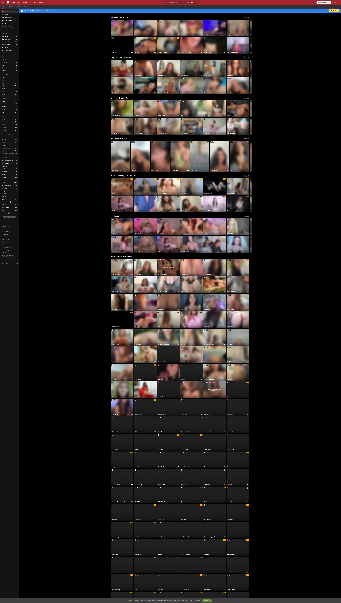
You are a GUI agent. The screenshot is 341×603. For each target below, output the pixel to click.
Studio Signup (5, 250)
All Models (4, 252)
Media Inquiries (6, 239)
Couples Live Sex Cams (120, 98)
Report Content (6, 236)
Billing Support (5, 234)
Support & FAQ (5, 231)
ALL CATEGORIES (10, 217)
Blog (3, 228)
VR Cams (115, 216)
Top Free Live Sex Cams (121, 58)
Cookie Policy (188, 600)
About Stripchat (6, 226)
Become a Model (6, 247)
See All (246, 17)
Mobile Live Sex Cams (120, 138)
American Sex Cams (122, 17)
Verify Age (334, 11)
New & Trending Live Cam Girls (123, 176)
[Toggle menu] (3, 2)
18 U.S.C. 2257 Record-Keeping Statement (8, 256)
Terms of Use (5, 244)
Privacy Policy (5, 242)
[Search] (183, 2)
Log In (336, 2)
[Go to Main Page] (13, 2)
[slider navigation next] (247, 37)
